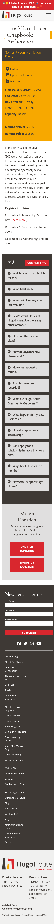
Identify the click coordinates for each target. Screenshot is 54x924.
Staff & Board (11, 808)
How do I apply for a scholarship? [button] (23, 432)
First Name (9, 601)
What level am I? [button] (23, 289)
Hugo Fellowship (13, 754)
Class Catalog (11, 656)
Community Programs (15, 731)
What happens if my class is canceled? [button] (26, 417)
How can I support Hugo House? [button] (25, 484)
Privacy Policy (27, 914)
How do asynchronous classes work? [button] (24, 354)
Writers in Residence (15, 760)
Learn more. (18, 220)
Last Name (9, 610)
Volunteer (9, 779)
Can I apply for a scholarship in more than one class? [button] (26, 450)
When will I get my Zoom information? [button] (26, 302)
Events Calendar (12, 715)
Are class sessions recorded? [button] (21, 385)
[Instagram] (32, 644)
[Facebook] (19, 644)
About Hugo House (14, 792)
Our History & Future (15, 797)
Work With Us (11, 814)
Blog (7, 803)
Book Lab (9, 684)
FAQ (7, 819)
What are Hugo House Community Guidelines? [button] (24, 401)
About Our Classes (14, 662)
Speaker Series (12, 721)
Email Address (11, 619)
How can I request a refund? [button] (22, 370)
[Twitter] (25, 644)
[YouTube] (38, 644)
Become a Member (14, 773)
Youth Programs (12, 726)
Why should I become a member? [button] (25, 468)
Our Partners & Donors (16, 784)
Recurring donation (27, 565)
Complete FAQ (36, 262)
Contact (8, 842)
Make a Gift (10, 768)
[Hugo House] (27, 864)
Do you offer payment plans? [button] (24, 338)
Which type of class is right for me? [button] (27, 275)
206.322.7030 (9, 904)
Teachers (9, 690)
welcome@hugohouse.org (17, 908)
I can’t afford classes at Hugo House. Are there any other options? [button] (24, 320)
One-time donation (27, 549)
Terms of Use (41, 914)
